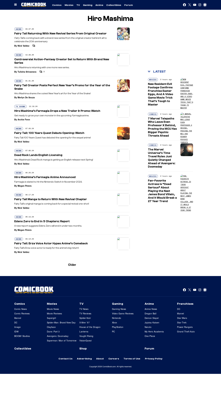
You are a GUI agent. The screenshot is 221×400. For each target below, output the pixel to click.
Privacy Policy (154, 358)
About (100, 358)
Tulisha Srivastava (27, 71)
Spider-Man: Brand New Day (61, 322)
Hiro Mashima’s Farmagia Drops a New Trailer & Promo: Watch (57, 111)
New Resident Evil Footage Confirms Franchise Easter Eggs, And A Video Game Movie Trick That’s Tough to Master (160, 94)
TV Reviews (85, 313)
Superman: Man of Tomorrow (62, 340)
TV (78, 5)
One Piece (150, 335)
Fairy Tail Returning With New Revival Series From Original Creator (60, 33)
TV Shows (20, 106)
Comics (57, 5)
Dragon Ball (151, 313)
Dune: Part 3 (53, 331)
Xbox (114, 322)
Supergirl (51, 317)
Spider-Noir (85, 317)
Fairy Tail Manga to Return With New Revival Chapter (50, 199)
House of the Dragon (89, 326)
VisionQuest (85, 340)
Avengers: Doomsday (58, 335)
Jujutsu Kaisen (152, 322)
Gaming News (119, 308)
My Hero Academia (154, 331)
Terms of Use (132, 358)
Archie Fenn (24, 119)
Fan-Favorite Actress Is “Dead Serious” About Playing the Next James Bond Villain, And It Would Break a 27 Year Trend (162, 191)
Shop (83, 348)
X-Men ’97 (84, 322)
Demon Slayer (152, 317)
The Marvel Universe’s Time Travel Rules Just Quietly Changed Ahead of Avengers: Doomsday (161, 158)
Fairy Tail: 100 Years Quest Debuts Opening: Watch (49, 133)
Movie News (53, 308)
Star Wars (182, 317)
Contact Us (65, 358)
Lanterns (83, 331)
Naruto (148, 326)
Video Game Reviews (123, 313)
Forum (128, 5)
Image (17, 326)
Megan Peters (25, 185)
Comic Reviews (22, 313)
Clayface (51, 326)
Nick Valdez (23, 45)
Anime (99, 5)
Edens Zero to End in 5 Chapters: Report (42, 221)
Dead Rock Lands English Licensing (38, 155)
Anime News (151, 308)
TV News (83, 308)
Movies (69, 5)
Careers (113, 358)
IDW (16, 331)
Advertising (84, 358)
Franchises (185, 303)
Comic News (20, 308)
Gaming (87, 5)
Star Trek (181, 322)
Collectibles (113, 5)
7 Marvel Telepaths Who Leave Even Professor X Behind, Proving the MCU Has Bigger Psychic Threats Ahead (162, 127)
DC (15, 322)
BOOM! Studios (22, 335)
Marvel (17, 317)
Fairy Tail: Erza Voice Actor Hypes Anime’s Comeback (51, 243)
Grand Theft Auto (186, 331)
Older (72, 264)
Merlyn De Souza (26, 97)
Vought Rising (86, 335)
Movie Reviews (54, 313)
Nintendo (116, 317)
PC (113, 331)
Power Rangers (185, 326)
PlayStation (117, 326)
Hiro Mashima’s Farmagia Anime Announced (45, 177)
